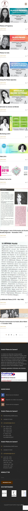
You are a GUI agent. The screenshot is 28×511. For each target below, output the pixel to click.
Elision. (22, 504)
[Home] (5, 4)
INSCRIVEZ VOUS (7, 482)
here (2, 370)
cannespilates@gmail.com (9, 423)
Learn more (3, 29)
